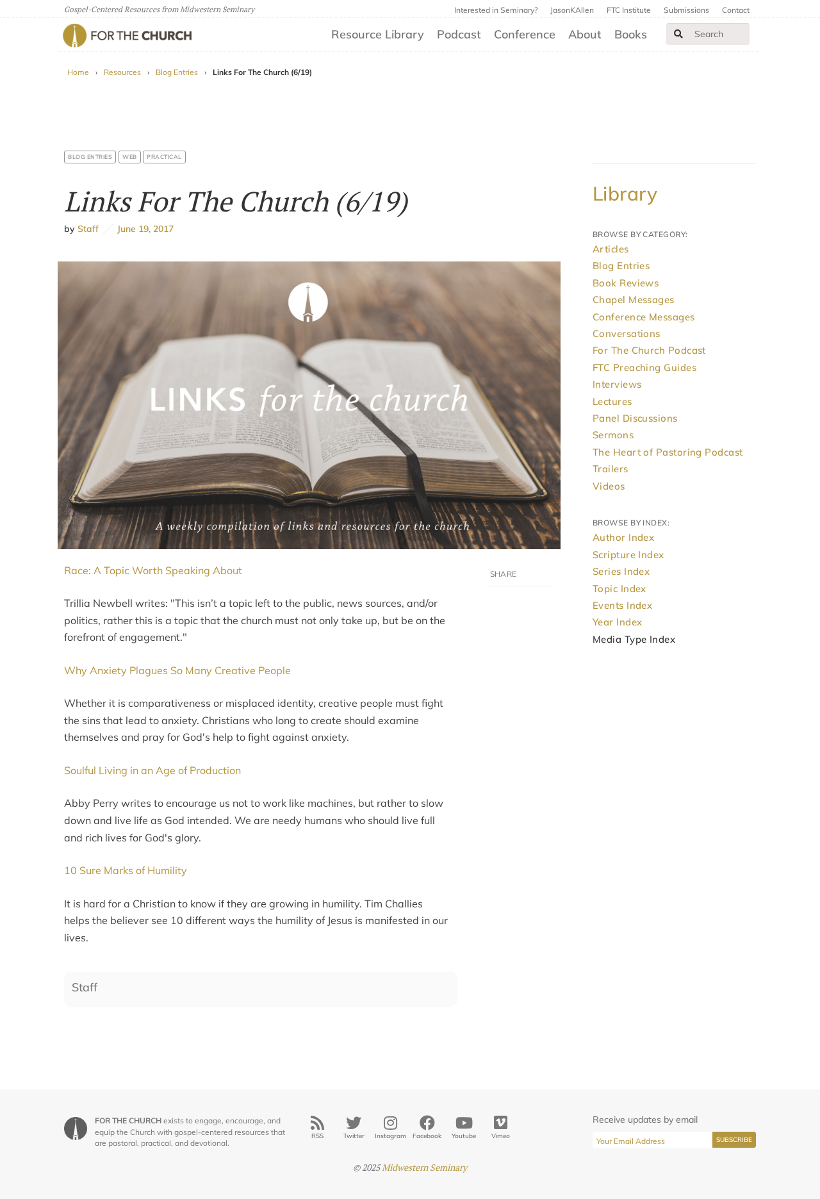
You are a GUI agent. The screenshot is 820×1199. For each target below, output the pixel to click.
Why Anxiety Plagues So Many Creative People (177, 670)
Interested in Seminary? (495, 10)
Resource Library (377, 34)
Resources (122, 72)
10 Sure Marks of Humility (125, 870)
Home (78, 72)
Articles (611, 249)
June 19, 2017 (143, 229)
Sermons (613, 435)
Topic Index (619, 589)
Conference (524, 34)
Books (630, 34)
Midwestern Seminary (424, 1167)
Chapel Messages (634, 300)
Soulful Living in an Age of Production (152, 770)
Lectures (612, 401)
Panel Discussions (635, 418)
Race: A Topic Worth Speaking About (153, 570)
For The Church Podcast (649, 350)
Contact (736, 10)
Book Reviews (626, 283)
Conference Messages (644, 317)
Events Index (622, 605)
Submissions (686, 10)
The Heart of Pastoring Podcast (668, 452)
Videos (609, 486)
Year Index (618, 622)
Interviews (617, 384)
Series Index (621, 571)
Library (625, 193)
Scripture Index (628, 555)
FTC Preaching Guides (644, 367)
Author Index (623, 537)
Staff (88, 229)
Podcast (459, 34)
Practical (164, 156)
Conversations (626, 333)
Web (129, 156)
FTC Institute (629, 10)
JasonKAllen (572, 10)
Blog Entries (177, 72)
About (585, 34)
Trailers (610, 469)
